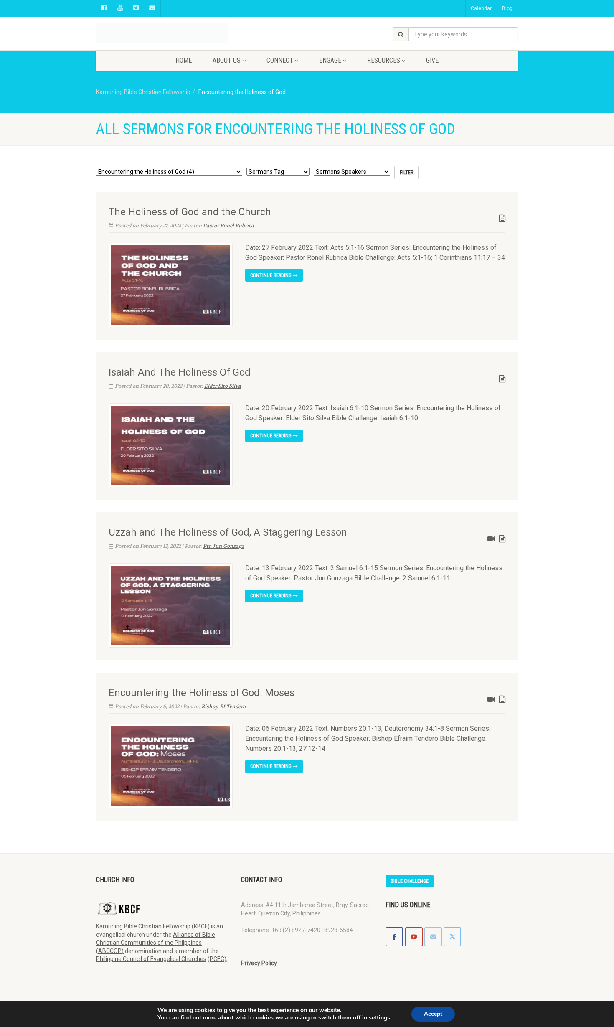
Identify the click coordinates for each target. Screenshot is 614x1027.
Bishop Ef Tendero (223, 706)
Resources (383, 60)
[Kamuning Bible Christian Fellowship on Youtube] (414, 936)
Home (183, 60)
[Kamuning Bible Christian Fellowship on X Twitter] (452, 936)
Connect (279, 60)
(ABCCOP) (110, 951)
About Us (227, 60)
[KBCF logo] (162, 26)
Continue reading (271, 275)
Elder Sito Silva (222, 386)
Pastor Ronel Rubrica (228, 225)
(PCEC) (217, 959)
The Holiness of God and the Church (190, 212)
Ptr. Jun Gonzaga (223, 546)
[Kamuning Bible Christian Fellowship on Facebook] (394, 936)
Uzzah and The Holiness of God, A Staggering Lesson (228, 532)
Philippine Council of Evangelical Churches (151, 959)
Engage (330, 60)
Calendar (481, 8)
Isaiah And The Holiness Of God (180, 372)
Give (432, 60)
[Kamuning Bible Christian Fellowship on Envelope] (433, 936)
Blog (507, 8)
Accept (433, 1014)
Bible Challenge (410, 881)
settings (379, 1018)
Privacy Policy (259, 963)
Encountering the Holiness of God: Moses (201, 693)
